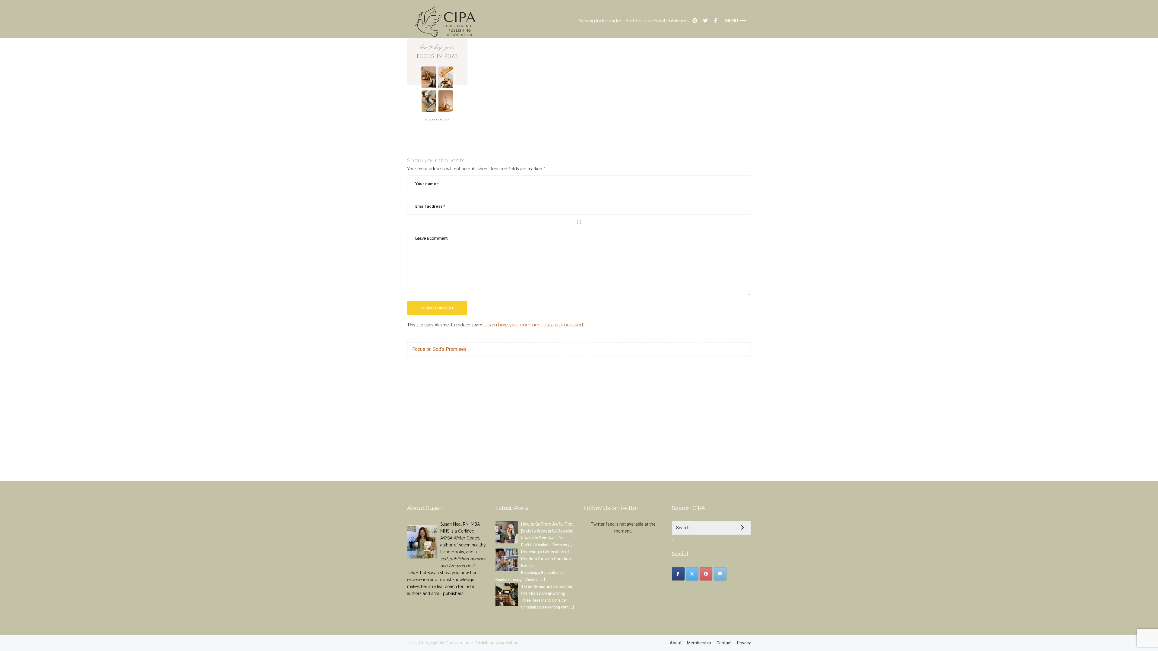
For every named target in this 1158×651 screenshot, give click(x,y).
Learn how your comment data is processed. (534, 325)
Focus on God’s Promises (439, 349)
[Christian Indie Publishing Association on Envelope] (720, 573)
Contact (724, 642)
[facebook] (716, 20)
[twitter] (705, 20)
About (676, 642)
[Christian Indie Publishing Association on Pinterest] (706, 573)
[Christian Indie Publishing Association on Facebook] (678, 573)
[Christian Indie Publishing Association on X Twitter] (692, 573)
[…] (570, 545)
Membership (699, 642)
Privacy (744, 642)
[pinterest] (695, 20)
